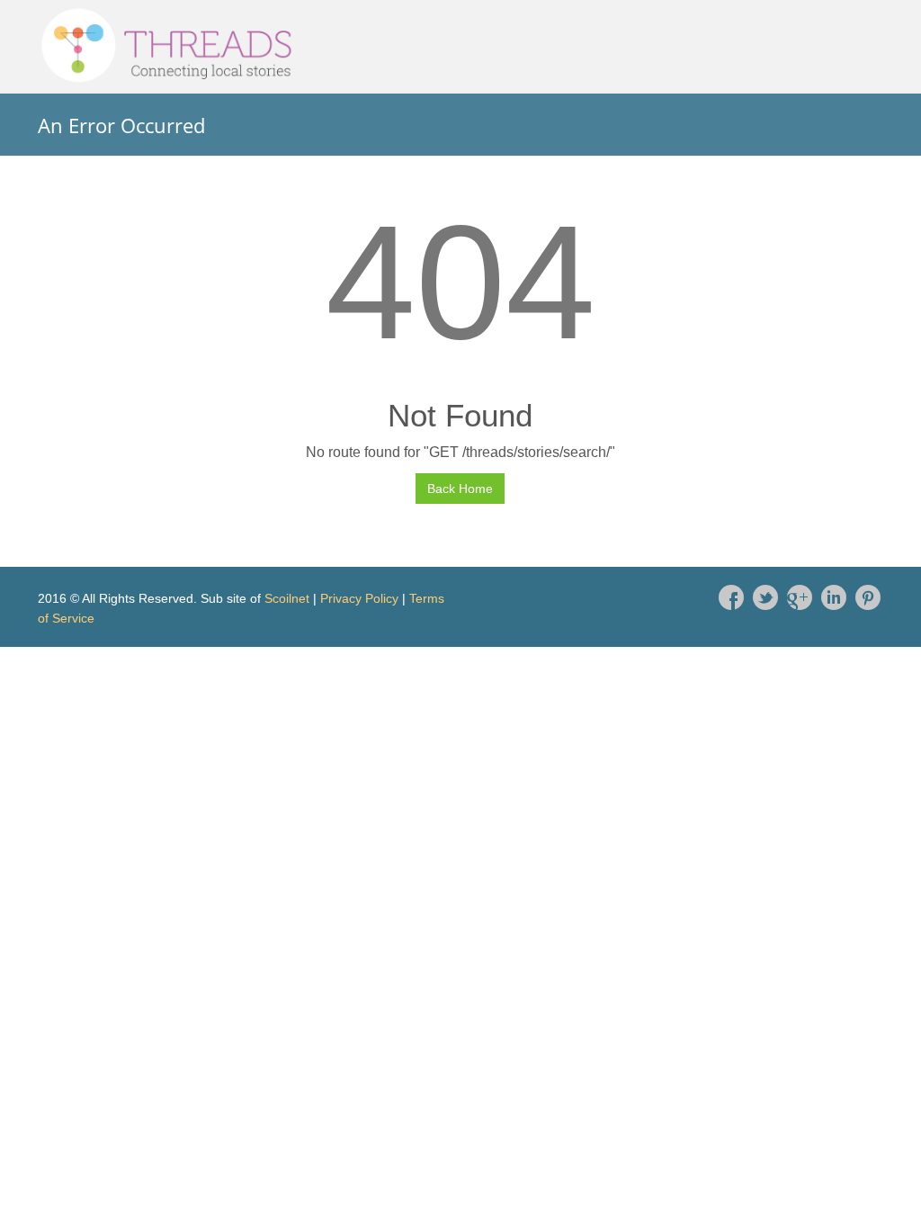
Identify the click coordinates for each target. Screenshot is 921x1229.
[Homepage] (460, 46)
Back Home (460, 488)
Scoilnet (286, 598)
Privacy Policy (359, 598)
